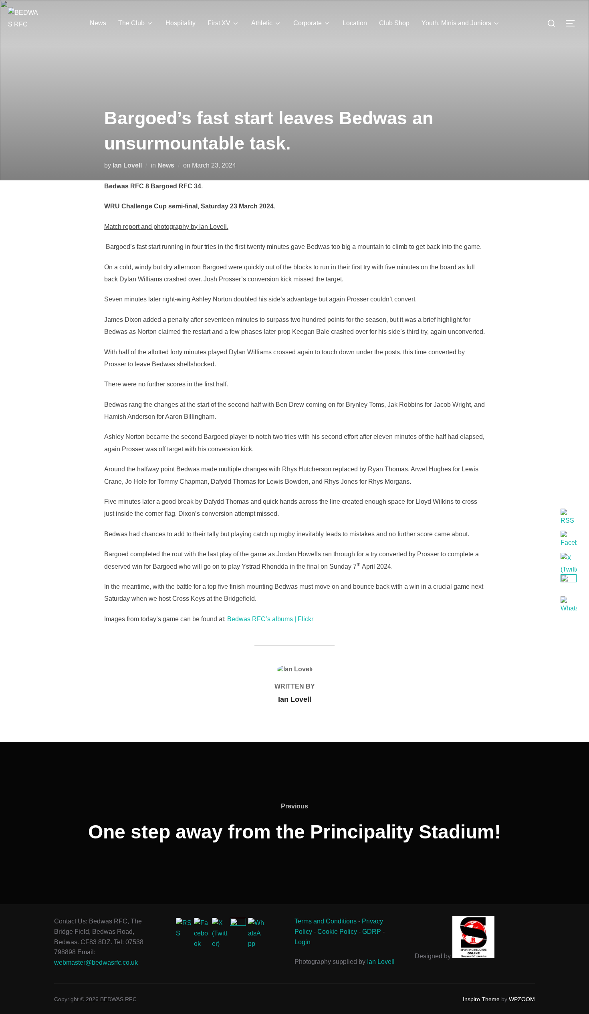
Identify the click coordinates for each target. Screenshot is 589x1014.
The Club (131, 23)
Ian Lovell (127, 165)
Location (355, 23)
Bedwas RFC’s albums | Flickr (270, 619)
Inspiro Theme (481, 999)
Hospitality (180, 23)
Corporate (307, 23)
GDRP (371, 931)
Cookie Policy (337, 931)
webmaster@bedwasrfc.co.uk (96, 962)
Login (302, 942)
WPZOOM (522, 999)
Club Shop (394, 23)
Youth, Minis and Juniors (456, 23)
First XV (219, 23)
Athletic (261, 23)
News (98, 23)
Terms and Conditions (325, 921)
